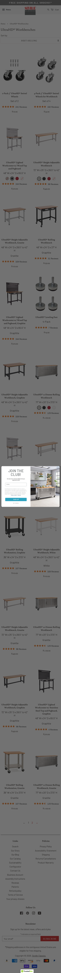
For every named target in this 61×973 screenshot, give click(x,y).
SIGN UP (16, 499)
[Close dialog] (58, 468)
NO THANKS (16, 503)
